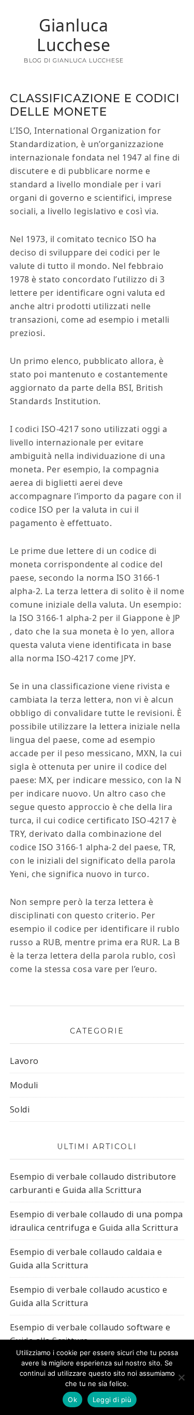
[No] (181, 1377)
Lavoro (24, 1061)
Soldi (20, 1109)
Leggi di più (112, 1399)
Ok (72, 1399)
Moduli (24, 1085)
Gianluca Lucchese (73, 35)
